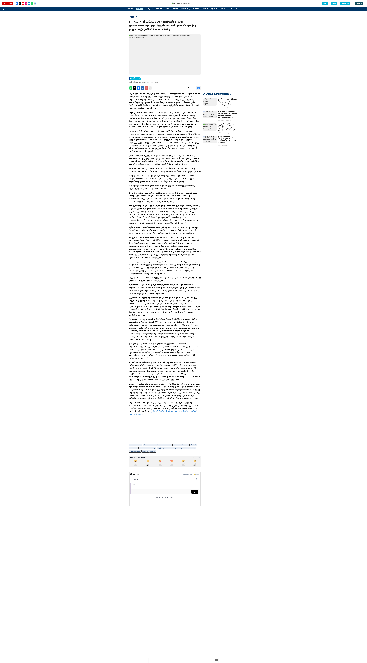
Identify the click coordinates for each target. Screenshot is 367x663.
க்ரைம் (223, 9)
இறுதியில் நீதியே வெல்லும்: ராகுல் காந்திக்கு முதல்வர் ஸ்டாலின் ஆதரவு (163, 413)
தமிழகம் (150, 9)
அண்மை (129, 9)
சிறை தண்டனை (167, 445)
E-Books (334, 4)
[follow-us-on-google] (198, 88)
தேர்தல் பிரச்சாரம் (148, 445)
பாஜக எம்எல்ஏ (176, 445)
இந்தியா (159, 9)
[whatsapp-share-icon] (130, 89)
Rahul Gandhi (193, 445)
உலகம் (167, 9)
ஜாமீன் (139, 445)
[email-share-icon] (146, 89)
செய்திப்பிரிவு (135, 78)
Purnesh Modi (145, 451)
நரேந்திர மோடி (157, 445)
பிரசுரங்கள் (345, 4)
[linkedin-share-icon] (142, 89)
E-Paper (324, 4)
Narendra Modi (185, 445)
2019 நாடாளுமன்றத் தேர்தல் (179, 448)
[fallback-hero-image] (210, 102)
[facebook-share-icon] (138, 89)
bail (137, 448)
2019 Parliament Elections (135, 451)
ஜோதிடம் (214, 9)
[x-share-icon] (134, 89)
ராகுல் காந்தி (133, 445)
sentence (132, 448)
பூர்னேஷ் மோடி (191, 448)
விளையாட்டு (185, 9)
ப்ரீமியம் (140, 9)
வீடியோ (205, 9)
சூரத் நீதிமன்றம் (161, 448)
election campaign (151, 448)
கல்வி (230, 9)
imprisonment (143, 448)
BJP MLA (169, 448)
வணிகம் (196, 9)
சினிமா (175, 9)
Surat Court (152, 451)
